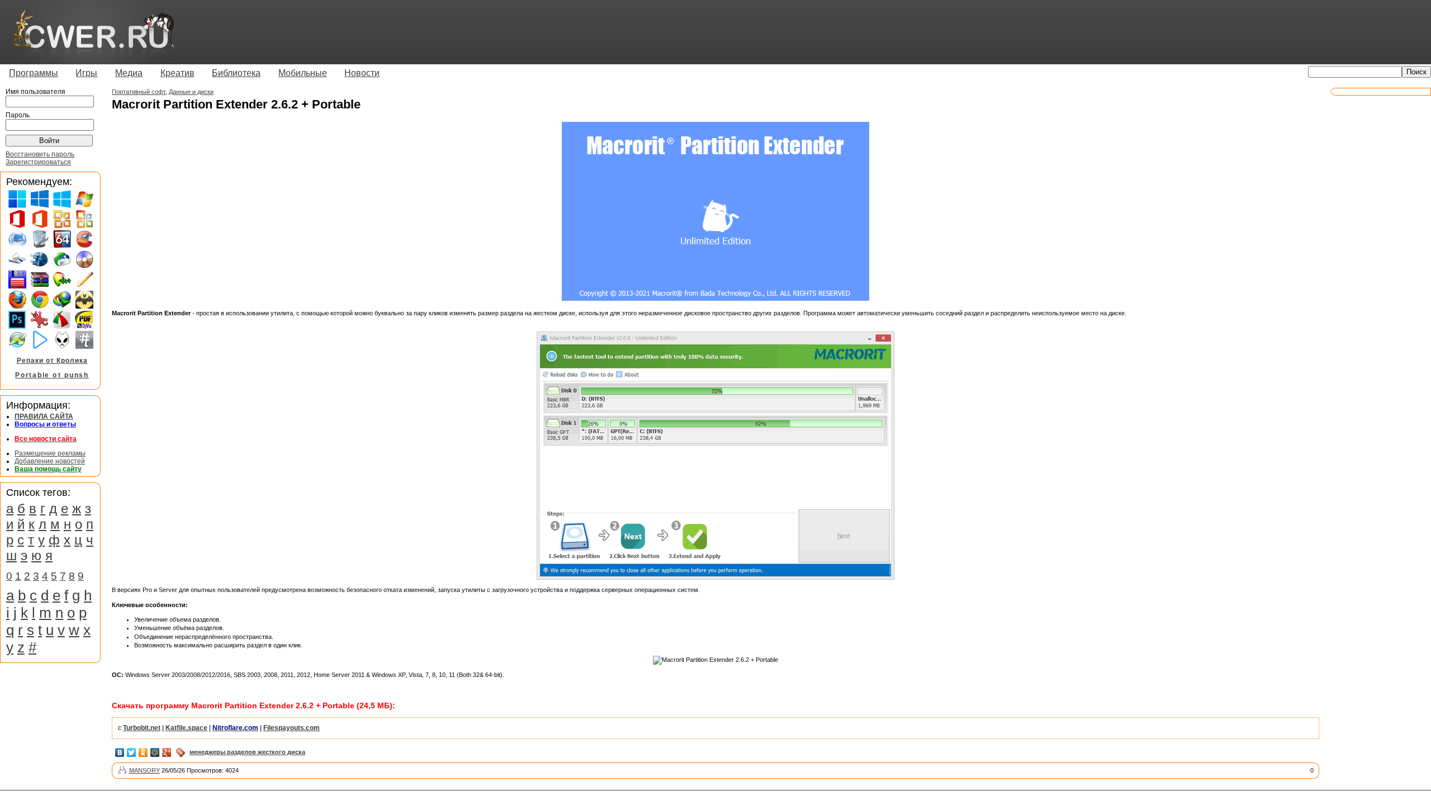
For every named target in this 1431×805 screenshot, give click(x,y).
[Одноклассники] (143, 752)
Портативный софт (138, 91)
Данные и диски (191, 91)
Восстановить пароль (40, 154)
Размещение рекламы (50, 453)
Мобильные (302, 73)
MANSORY (144, 770)
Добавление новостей (50, 461)
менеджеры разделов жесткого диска (247, 752)
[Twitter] (132, 752)
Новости (362, 73)
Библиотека (236, 73)
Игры (86, 73)
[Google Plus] (167, 752)
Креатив (177, 73)
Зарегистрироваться (38, 162)
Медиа (129, 73)
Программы (33, 73)
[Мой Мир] (155, 752)
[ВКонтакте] (120, 752)
